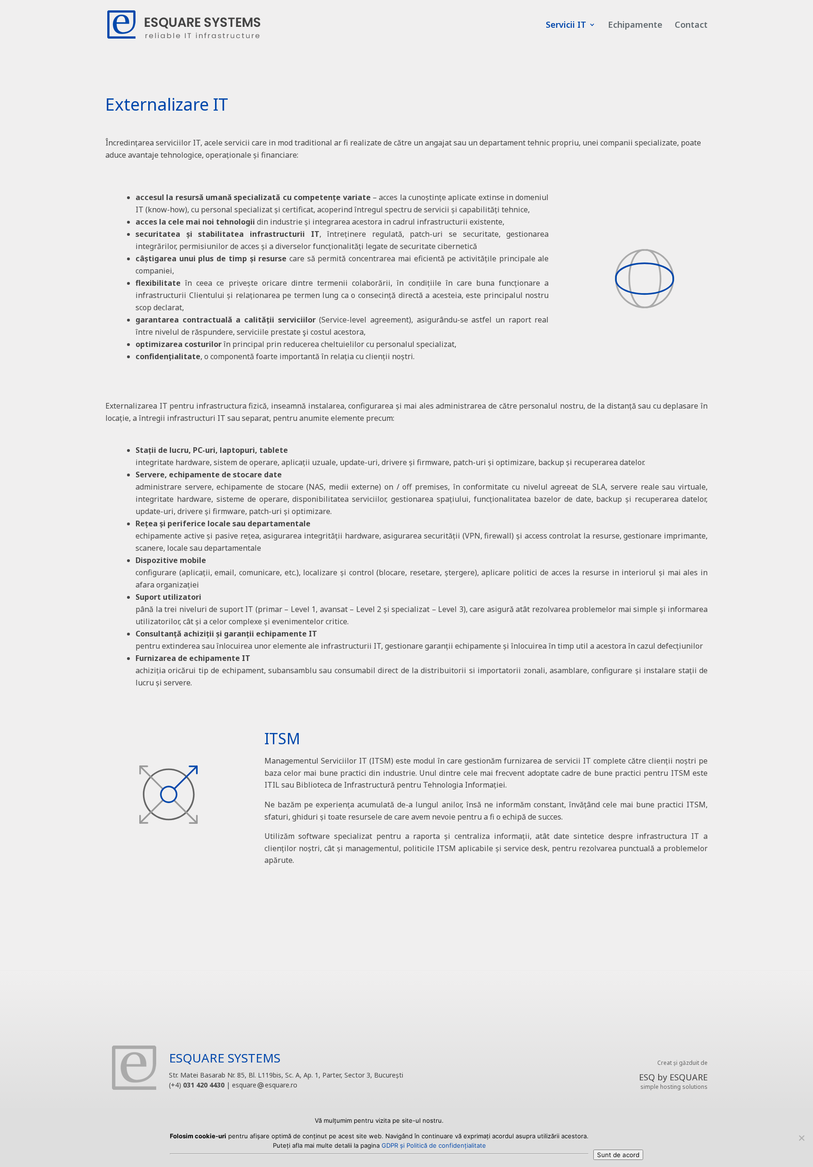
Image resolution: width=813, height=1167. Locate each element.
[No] (801, 1138)
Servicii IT (566, 25)
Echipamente (635, 25)
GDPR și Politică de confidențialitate (434, 1145)
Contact (691, 25)
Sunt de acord (618, 1155)
